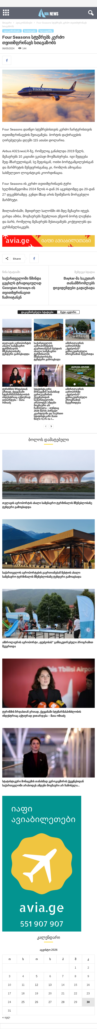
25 (23, 1002)
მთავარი (7, 22)
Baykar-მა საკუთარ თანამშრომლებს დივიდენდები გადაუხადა (74, 283)
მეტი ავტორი (68, 312)
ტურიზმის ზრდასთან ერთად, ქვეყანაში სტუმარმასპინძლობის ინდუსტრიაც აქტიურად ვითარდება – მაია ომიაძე (16, 396)
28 (63, 1002)
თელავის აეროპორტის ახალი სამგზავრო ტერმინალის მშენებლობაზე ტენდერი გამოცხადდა (16, 348)
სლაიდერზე (46, 30)
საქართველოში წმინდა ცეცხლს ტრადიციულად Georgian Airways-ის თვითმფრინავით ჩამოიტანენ (21, 287)
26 (36, 1002)
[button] (90, 13)
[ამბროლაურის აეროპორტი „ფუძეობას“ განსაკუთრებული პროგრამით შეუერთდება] (80, 375)
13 (50, 984)
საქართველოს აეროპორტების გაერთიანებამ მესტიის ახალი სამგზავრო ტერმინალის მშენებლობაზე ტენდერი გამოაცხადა (48, 351)
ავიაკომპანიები (24, 22)
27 (50, 1002)
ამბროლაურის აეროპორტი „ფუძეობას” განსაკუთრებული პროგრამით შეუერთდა (79, 348)
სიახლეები (30, 30)
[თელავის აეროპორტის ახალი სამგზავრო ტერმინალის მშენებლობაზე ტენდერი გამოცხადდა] (17, 330)
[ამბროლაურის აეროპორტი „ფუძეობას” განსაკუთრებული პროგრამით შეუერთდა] (80, 330)
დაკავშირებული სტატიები (37, 312)
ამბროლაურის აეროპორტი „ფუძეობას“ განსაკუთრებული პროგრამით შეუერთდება (76, 396)
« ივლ (6, 1017)
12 (36, 984)
